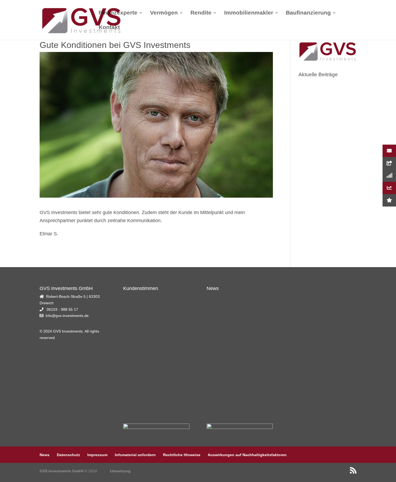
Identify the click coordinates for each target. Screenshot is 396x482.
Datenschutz (68, 455)
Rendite (200, 13)
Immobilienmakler (248, 13)
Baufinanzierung (308, 13)
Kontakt (109, 27)
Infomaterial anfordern (135, 455)
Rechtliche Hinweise (181, 455)
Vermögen (164, 13)
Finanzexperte (118, 13)
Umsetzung (120, 471)
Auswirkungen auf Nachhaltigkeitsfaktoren (247, 455)
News (45, 455)
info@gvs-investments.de (67, 315)
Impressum (97, 455)
